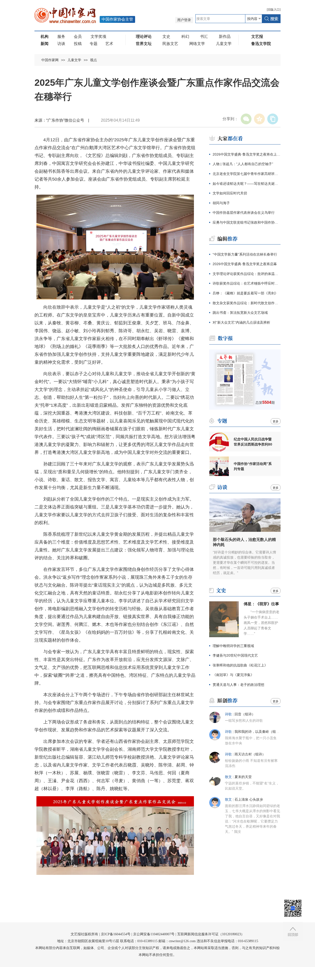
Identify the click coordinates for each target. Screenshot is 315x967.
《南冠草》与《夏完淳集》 (233, 675)
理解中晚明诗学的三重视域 (233, 646)
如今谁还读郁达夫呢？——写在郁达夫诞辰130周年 (247, 184)
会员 (78, 36)
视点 (93, 60)
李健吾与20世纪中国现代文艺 (235, 655)
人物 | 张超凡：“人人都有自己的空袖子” (243, 164)
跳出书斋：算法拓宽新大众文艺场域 (240, 313)
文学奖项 (98, 36)
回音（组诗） (245, 714)
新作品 (225, 36)
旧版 (274, 9)
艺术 (109, 44)
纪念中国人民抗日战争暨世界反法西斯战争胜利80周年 (253, 442)
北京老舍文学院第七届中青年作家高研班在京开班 (247, 174)
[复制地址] (272, 119)
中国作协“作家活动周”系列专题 (253, 466)
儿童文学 (224, 44)
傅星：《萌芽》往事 (261, 604)
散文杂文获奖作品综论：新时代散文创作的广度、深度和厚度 (247, 303)
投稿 (78, 44)
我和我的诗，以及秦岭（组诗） (259, 732)
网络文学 (197, 44)
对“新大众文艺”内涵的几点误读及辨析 (241, 322)
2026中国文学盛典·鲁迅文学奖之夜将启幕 (245, 264)
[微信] (246, 119)
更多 (276, 421)
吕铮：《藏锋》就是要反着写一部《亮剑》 (245, 293)
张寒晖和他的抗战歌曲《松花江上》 (240, 665)
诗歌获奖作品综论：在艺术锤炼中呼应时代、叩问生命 (247, 283)
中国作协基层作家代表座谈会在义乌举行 (244, 213)
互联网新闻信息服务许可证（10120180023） (210, 934)
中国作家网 (50, 60)
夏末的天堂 (243, 777)
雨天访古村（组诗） (250, 754)
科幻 (185, 36)
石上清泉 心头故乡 (249, 799)
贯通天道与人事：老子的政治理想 (238, 685)
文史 (166, 36)
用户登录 (184, 20)
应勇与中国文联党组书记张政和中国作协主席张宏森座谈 (247, 222)
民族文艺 (170, 44)
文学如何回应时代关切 (230, 193)
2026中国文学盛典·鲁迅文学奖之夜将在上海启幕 (247, 154)
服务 (61, 36)
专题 (93, 44)
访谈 (61, 44)
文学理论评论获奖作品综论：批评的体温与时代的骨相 (247, 274)
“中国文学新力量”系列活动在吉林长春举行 (245, 254)
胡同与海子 (221, 203)
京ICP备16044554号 (115, 934)
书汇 (204, 36)
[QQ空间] (259, 119)
